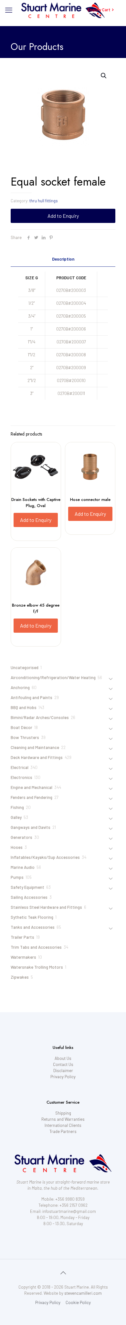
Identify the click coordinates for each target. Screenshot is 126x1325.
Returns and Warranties (63, 1119)
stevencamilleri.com (83, 1293)
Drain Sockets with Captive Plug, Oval (35, 502)
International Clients (63, 1125)
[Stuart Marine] (63, 10)
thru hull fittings (43, 200)
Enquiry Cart (99, 9)
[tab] (63, 259)
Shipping (63, 1113)
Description (63, 259)
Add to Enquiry (63, 216)
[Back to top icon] (63, 1272)
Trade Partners (63, 1131)
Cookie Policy (78, 1302)
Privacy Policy (63, 1076)
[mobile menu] (8, 9)
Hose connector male (90, 499)
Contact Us (63, 1064)
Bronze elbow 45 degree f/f (35, 608)
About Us (63, 1058)
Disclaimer (63, 1070)
